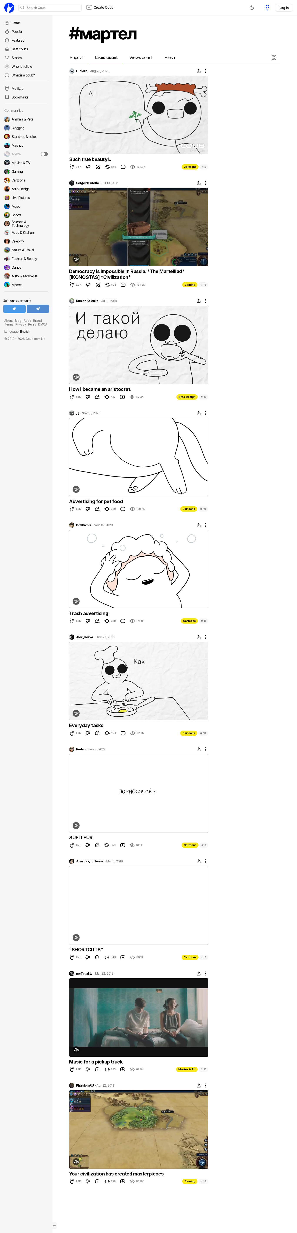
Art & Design (187, 397)
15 (203, 397)
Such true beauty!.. (90, 159)
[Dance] (26, 267)
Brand (37, 320)
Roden (80, 749)
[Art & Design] (26, 189)
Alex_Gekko (84, 637)
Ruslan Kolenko (87, 300)
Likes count (106, 57)
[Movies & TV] (26, 162)
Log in (284, 8)
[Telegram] (38, 309)
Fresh (169, 57)
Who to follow (22, 66)
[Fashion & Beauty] (26, 258)
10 (203, 509)
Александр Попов (89, 861)
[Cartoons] (26, 180)
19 (203, 285)
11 (203, 621)
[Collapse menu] (54, 1226)
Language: (17, 331)
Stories (17, 58)
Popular (17, 31)
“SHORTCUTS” (86, 949)
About (8, 320)
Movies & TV (186, 1069)
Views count (140, 57)
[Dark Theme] (251, 7)
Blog (18, 320)
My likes (17, 88)
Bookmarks (20, 97)
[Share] (198, 71)
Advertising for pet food (96, 501)
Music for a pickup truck (95, 1062)
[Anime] (26, 154)
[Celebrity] (26, 241)
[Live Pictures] (26, 197)
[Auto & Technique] (26, 276)
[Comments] (97, 167)
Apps (27, 320)
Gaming (189, 284)
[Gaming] (26, 171)
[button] (274, 57)
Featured (18, 40)
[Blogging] (26, 128)
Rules (32, 324)
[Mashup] (26, 145)
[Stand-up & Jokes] (26, 136)
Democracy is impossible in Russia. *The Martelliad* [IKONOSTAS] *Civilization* (127, 274)
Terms (8, 324)
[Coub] (9, 8)
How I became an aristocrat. (100, 389)
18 (203, 1181)
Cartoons (190, 166)
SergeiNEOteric (87, 183)
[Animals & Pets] (26, 119)
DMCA (42, 324)
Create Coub (103, 7)
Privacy (20, 324)
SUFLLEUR (81, 837)
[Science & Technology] (26, 223)
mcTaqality (84, 973)
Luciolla (81, 71)
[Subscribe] (44, 154)
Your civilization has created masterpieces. (117, 1174)
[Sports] (26, 215)
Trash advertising (88, 613)
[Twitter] (14, 309)
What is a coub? (23, 75)
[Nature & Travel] (26, 250)
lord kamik (83, 525)
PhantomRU (85, 1085)
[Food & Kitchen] (26, 232)
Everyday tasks (86, 725)
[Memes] (26, 284)
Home (16, 23)
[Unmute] (76, 259)
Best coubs (20, 49)
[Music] (26, 206)
